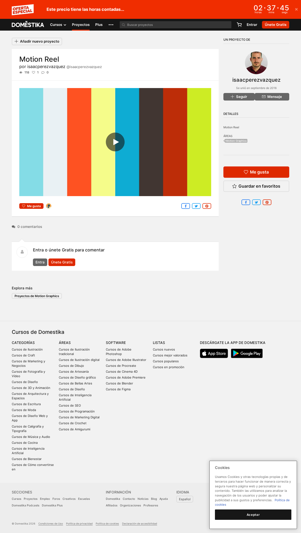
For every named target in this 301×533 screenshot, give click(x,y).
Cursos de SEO (70, 405)
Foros (56, 499)
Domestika (113, 499)
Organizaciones (130, 505)
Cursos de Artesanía (74, 371)
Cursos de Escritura (26, 404)
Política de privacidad (79, 523)
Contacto (129, 499)
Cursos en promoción (168, 367)
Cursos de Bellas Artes (75, 383)
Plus (99, 24)
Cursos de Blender (119, 383)
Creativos (69, 499)
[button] (111, 25)
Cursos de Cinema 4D (122, 371)
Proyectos (81, 24)
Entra (40, 262)
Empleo (45, 499)
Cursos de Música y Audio (31, 437)
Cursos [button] (56, 24)
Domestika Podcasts (25, 505)
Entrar (252, 24)
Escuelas (84, 499)
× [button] (296, 9)
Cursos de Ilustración (27, 349)
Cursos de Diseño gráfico (77, 377)
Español (184, 499)
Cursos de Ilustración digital (79, 360)
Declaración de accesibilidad (139, 523)
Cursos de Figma (118, 389)
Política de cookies (107, 523)
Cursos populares (166, 361)
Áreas (65, 342)
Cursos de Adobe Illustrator (126, 360)
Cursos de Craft (23, 355)
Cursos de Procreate (121, 365)
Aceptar (253, 515)
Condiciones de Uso (50, 523)
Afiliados (111, 505)
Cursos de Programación (77, 411)
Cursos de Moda (24, 410)
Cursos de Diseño (25, 382)
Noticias (143, 499)
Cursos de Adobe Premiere (126, 377)
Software (116, 342)
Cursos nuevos (164, 349)
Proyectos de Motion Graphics (37, 296)
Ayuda (163, 499)
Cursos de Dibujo (71, 365)
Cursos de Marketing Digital (79, 417)
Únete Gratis (62, 262)
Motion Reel (231, 127)
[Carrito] (239, 25)
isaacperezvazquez (64, 66)
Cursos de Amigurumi (74, 429)
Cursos (16, 499)
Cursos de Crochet (73, 423)
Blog (154, 499)
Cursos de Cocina (25, 442)
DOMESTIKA (28, 25)
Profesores (150, 505)
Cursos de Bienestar (27, 459)
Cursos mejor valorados (170, 355)
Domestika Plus (52, 505)
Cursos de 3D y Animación (31, 388)
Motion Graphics (236, 140)
